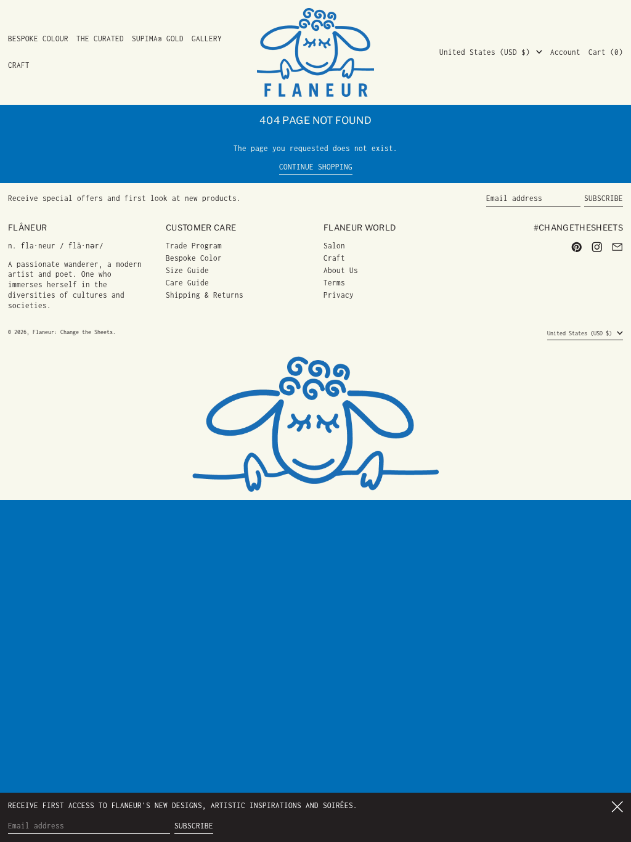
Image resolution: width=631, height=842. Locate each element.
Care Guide (187, 283)
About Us (341, 270)
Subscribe (603, 198)
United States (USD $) (486, 52)
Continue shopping (315, 167)
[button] (605, 52)
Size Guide (187, 270)
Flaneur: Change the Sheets (73, 332)
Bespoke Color (194, 258)
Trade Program (194, 246)
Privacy (339, 295)
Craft (334, 258)
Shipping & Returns (204, 295)
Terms (334, 283)
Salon (334, 246)
